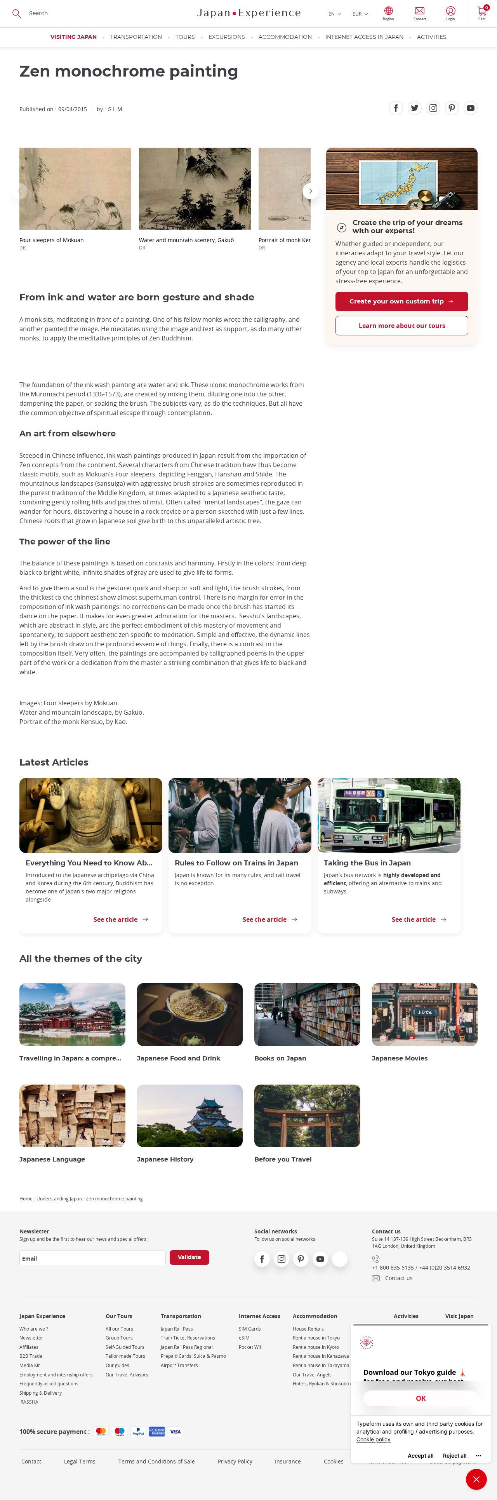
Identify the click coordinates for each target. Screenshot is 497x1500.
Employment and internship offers (56, 1375)
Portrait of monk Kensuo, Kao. (297, 243)
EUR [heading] (357, 13)
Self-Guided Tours (125, 1347)
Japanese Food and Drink (179, 1058)
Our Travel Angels (312, 1375)
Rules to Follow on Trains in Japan (236, 863)
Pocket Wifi (250, 1347)
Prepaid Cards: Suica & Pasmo (193, 1356)
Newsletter (31, 1338)
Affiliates (28, 1347)
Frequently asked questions (48, 1384)
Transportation (136, 37)
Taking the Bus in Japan (367, 863)
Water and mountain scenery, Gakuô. (187, 243)
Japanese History (165, 1159)
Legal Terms (80, 1461)
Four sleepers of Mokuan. (52, 243)
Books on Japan (280, 1058)
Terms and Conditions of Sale (156, 1461)
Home (26, 1198)
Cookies (334, 1461)
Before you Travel (283, 1159)
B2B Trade (30, 1356)
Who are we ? (33, 1329)
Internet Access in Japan (364, 37)
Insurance (288, 1461)
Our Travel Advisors (127, 1375)
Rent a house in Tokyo (316, 1338)
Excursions (227, 37)
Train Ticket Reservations (188, 1338)
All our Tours (119, 1329)
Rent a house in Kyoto (316, 1347)
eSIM (244, 1338)
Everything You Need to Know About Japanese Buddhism (91, 863)
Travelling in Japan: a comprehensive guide (72, 1058)
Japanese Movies (400, 1058)
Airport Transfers (179, 1365)
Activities (432, 37)
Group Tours (119, 1338)
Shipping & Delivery (40, 1393)
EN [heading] (331, 13)
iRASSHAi (29, 1402)
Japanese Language (52, 1159)
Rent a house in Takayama (321, 1365)
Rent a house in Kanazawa (321, 1356)
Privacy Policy (235, 1461)
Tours (185, 37)
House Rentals (308, 1329)
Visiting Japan (73, 37)
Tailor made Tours (125, 1356)
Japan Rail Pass (177, 1329)
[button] (19, 191)
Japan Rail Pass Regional (187, 1347)
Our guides (117, 1365)
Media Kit (29, 1365)
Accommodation (285, 37)
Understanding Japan (59, 1198)
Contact (31, 1461)
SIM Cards (250, 1329)
